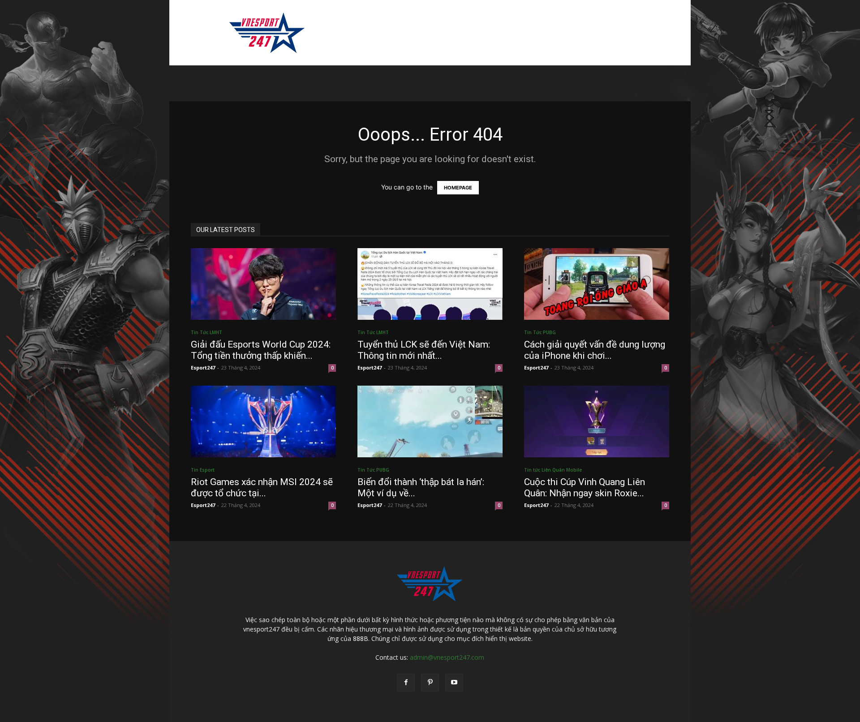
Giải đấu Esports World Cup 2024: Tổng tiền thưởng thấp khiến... (261, 350)
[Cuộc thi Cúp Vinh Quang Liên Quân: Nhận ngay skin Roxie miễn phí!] (596, 421)
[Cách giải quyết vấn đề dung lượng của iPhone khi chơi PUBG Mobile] (596, 284)
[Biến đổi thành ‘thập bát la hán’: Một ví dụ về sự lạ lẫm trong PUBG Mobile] (430, 421)
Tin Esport (203, 470)
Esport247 (203, 367)
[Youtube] (454, 683)
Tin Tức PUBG (540, 332)
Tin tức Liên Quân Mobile (553, 470)
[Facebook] (406, 683)
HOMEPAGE (458, 188)
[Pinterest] (430, 683)
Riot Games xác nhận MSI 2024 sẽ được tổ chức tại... (262, 488)
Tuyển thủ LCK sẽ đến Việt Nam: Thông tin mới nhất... (423, 350)
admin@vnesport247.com (447, 657)
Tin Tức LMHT (206, 332)
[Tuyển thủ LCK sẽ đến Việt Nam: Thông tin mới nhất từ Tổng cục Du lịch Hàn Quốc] (430, 284)
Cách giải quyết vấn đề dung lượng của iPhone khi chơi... (594, 350)
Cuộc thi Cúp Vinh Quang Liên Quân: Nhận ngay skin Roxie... (584, 488)
